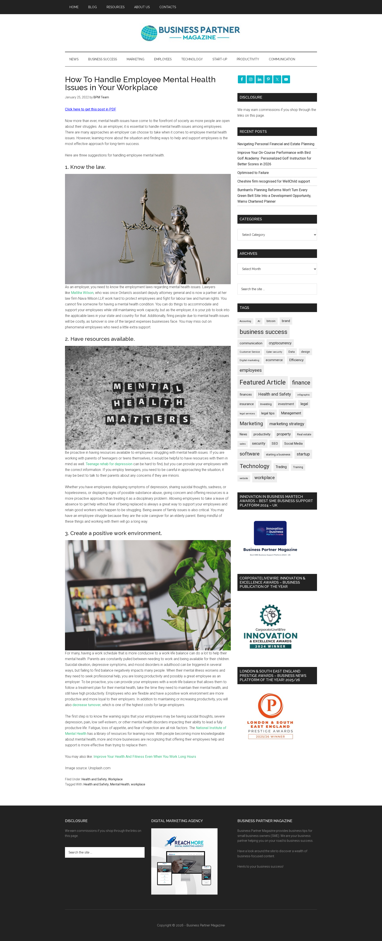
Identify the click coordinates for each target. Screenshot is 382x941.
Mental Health (120, 784)
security (258, 443)
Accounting (245, 321)
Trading (281, 467)
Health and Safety (94, 779)
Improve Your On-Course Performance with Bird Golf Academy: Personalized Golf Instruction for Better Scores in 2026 (274, 158)
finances (246, 394)
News (243, 434)
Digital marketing (249, 360)
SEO (275, 444)
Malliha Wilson (82, 293)
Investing (266, 404)
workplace (138, 784)
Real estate (304, 434)
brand (286, 321)
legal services (247, 413)
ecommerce (274, 360)
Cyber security (274, 351)
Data (291, 351)
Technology (254, 466)
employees (251, 370)
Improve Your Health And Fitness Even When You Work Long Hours (145, 756)
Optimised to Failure (253, 173)
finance (301, 382)
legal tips (268, 413)
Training (298, 467)
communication (251, 343)
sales (243, 443)
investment (286, 404)
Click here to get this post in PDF (90, 109)
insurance (247, 404)
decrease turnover (87, 705)
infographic (303, 394)
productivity (262, 434)
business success (263, 331)
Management (291, 413)
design (305, 351)
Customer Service (250, 351)
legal (304, 404)
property (284, 434)
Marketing (251, 424)
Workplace (115, 779)
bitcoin (271, 321)
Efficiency (296, 360)
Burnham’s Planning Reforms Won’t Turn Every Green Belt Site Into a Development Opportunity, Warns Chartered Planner (274, 196)
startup (303, 454)
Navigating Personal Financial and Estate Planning (276, 144)
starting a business (278, 454)
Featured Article (263, 382)
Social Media (293, 444)
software (250, 454)
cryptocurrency (280, 343)
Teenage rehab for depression (109, 464)
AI (259, 321)
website (244, 478)
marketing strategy (286, 423)
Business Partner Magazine (191, 33)
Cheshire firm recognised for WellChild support (273, 181)
